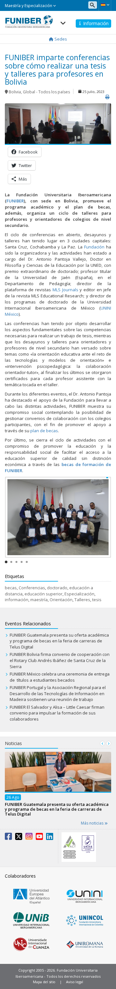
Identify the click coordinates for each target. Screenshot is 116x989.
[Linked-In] (49, 838)
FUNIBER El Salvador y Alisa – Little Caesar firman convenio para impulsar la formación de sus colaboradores (57, 713)
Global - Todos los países (46, 92)
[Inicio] (29, 20)
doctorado (57, 588)
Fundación (94, 247)
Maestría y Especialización (29, 5)
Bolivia (15, 92)
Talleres (82, 599)
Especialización (79, 594)
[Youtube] (39, 838)
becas (11, 588)
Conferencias (32, 588)
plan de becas (44, 431)
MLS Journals (65, 290)
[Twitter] (18, 838)
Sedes (60, 39)
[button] (105, 5)
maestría (39, 599)
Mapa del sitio (44, 981)
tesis (97, 599)
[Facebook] (8, 838)
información (16, 599)
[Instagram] (29, 838)
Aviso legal (74, 981)
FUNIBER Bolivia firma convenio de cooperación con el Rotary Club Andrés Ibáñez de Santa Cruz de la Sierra (60, 660)
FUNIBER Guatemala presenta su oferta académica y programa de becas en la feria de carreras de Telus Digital (59, 641)
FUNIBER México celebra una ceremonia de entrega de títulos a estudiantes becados (60, 677)
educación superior (43, 594)
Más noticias (92, 823)
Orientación (61, 599)
